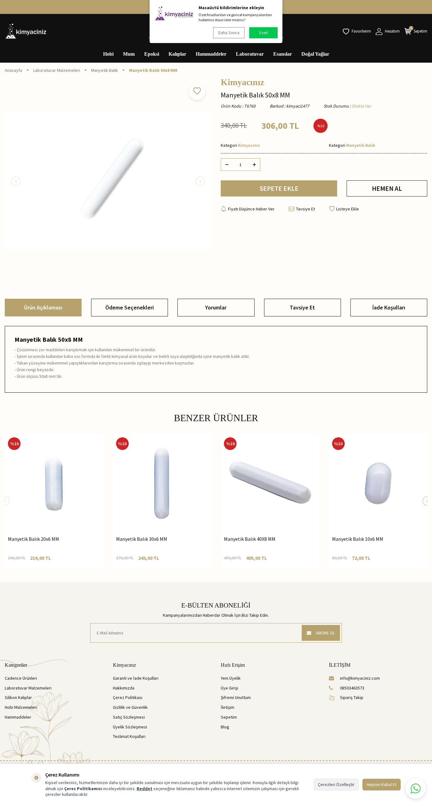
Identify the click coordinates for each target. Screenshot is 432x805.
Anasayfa (13, 70)
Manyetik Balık (104, 70)
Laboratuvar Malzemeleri (56, 70)
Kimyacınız (242, 82)
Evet (263, 32)
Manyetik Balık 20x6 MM (33, 539)
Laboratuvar (250, 54)
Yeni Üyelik (231, 678)
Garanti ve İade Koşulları (135, 678)
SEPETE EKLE (279, 188)
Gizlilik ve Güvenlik (130, 707)
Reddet (144, 788)
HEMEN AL (387, 188)
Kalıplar (177, 54)
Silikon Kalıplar (18, 697)
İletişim (227, 707)
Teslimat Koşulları (129, 736)
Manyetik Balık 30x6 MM (141, 539)
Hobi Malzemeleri (21, 707)
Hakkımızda (123, 688)
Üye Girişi (229, 688)
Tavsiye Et (305, 209)
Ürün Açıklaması (43, 307)
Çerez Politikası (127, 697)
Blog (225, 727)
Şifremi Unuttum (236, 697)
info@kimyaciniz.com (360, 678)
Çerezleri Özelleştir (336, 784)
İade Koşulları (388, 307)
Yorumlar (215, 307)
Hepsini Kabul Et (382, 784)
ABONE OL (325, 633)
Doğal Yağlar (315, 54)
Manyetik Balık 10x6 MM (357, 539)
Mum (129, 54)
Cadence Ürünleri (21, 678)
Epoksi (151, 54)
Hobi (108, 54)
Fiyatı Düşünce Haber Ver (251, 209)
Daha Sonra (228, 32)
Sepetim (229, 717)
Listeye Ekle (347, 209)
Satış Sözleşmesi (129, 717)
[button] (16, 181)
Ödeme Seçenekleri (129, 307)
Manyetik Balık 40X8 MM (249, 539)
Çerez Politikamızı (83, 788)
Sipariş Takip (351, 697)
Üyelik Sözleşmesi (130, 727)
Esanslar (282, 54)
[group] (108, 181)
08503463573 (352, 688)
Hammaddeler (211, 54)
